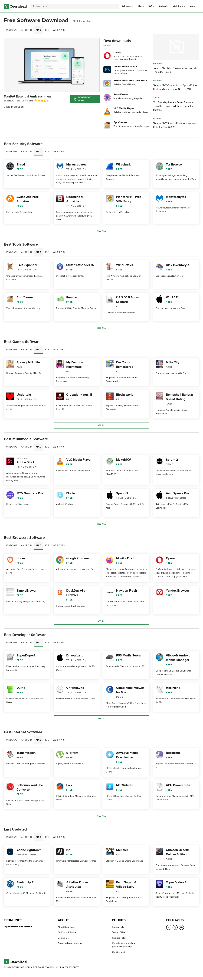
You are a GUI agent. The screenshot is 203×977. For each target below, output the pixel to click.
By (9, 100)
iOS (150, 6)
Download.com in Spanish (70, 943)
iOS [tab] (47, 30)
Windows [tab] (11, 30)
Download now (84, 99)
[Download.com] (15, 6)
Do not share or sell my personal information (123, 945)
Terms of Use (118, 932)
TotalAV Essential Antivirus (27, 96)
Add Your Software (67, 932)
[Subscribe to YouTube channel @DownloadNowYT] (181, 927)
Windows (126, 6)
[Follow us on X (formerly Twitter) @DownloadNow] (175, 927)
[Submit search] (33, 6)
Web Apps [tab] (59, 30)
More (192, 6)
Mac (140, 6)
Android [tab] (26, 30)
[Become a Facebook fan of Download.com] (168, 927)
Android (162, 6)
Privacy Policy (118, 927)
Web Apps (178, 6)
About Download (66, 927)
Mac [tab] (38, 30)
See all (101, 231)
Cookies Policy (119, 938)
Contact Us (63, 938)
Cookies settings (120, 952)
